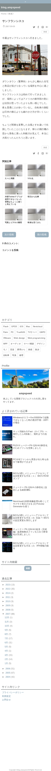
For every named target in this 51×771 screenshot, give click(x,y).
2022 (8, 589)
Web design (19, 338)
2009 (8, 605)
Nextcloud (37, 326)
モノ (5, 349)
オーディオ (16, 344)
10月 (7, 626)
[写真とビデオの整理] (14, 216)
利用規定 (6, 696)
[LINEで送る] (42, 27)
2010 (8, 601)
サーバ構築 (29, 344)
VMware (7, 338)
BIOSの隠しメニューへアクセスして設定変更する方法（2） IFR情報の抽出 (31, 545)
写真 (14, 355)
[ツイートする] (34, 27)
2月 (7, 659)
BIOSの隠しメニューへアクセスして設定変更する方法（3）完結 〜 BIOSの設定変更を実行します (31, 518)
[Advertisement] (25, 736)
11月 (7, 621)
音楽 (12, 349)
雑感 (45, 32)
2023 (8, 584)
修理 (21, 355)
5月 (7, 646)
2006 (8, 668)
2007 (8, 614)
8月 (7, 634)
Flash (5, 326)
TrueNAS (21, 332)
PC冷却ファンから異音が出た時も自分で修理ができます (31, 460)
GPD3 (14, 326)
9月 (7, 630)
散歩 (37, 349)
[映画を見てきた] (36, 216)
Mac (28, 326)
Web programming (36, 338)
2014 (8, 593)
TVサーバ (32, 332)
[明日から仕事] (36, 194)
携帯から (21, 349)
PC (12, 332)
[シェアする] (38, 27)
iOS (21, 326)
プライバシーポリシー (13, 692)
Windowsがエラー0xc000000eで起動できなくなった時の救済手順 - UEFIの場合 (31, 420)
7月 (7, 638)
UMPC (42, 332)
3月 (7, 655)
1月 (7, 663)
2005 (8, 673)
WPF (5, 344)
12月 (7, 617)
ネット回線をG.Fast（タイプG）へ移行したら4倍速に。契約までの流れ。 (30, 434)
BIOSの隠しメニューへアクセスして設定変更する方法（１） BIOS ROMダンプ (31, 476)
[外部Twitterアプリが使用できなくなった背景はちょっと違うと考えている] (14, 194)
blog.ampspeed (10, 7)
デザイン (41, 344)
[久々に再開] (14, 172)
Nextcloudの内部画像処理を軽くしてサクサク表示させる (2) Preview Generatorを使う (31, 504)
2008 (8, 610)
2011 (8, 597)
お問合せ (6, 699)
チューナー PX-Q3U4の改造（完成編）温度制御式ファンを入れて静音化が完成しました (30, 532)
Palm (5, 332)
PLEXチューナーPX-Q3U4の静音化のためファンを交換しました (30, 446)
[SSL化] (36, 172)
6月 (7, 642)
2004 (8, 677)
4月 (7, 651)
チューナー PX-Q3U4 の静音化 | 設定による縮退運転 (30, 488)
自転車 (6, 355)
